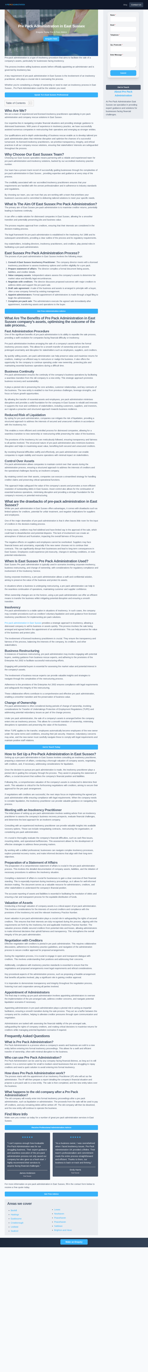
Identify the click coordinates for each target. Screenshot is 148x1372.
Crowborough (17, 1223)
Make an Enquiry (74, 1242)
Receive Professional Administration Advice (51, 1127)
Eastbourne (16, 1218)
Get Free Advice (51, 1194)
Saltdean (58, 1226)
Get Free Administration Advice (51, 311)
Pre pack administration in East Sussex (23, 623)
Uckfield (14, 1227)
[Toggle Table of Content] (29, 103)
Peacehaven (60, 1218)
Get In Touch (123, 87)
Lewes (57, 1209)
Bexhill (14, 1210)
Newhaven (59, 1213)
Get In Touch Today (51, 747)
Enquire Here (51, 39)
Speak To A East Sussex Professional (51, 95)
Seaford (14, 1231)
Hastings (15, 1214)
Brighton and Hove (63, 1230)
